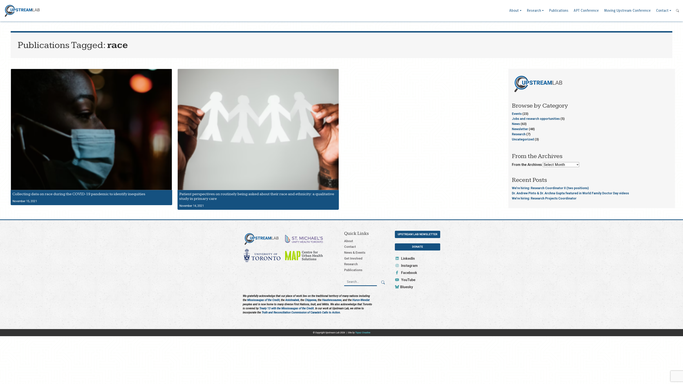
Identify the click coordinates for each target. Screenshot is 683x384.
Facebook (408, 273)
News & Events (354, 252)
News (516, 124)
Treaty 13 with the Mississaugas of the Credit (286, 308)
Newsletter (520, 129)
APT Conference (586, 10)
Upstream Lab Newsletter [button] (417, 234)
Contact (662, 10)
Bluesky (406, 287)
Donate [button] (417, 246)
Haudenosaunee (332, 300)
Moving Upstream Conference (627, 10)
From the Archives (527, 164)
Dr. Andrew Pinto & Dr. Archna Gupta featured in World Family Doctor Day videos (570, 193)
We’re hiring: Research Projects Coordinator (544, 198)
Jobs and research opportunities (536, 119)
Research (534, 10)
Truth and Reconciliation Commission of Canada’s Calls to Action (301, 312)
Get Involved (353, 258)
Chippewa (310, 300)
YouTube (407, 280)
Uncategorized (523, 139)
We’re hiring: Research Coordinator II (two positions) (550, 188)
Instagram (409, 265)
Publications (558, 10)
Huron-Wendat (361, 300)
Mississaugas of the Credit (263, 300)
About (514, 10)
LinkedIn (407, 258)
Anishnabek (292, 300)
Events (517, 114)
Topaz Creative (362, 332)
